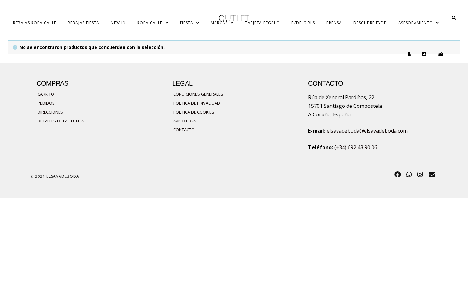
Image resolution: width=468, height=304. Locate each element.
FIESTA (186, 22)
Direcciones (50, 112)
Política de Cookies (193, 112)
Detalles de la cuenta (61, 121)
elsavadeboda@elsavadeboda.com (367, 130)
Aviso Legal (185, 121)
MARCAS (219, 22)
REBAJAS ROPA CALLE (34, 22)
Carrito (46, 94)
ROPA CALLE (149, 22)
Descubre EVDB (370, 22)
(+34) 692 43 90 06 (355, 147)
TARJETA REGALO (262, 22)
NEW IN (118, 22)
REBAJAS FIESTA (83, 22)
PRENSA (334, 22)
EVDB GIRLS (303, 22)
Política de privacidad (196, 103)
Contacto (184, 130)
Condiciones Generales (198, 94)
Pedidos (46, 103)
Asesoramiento (415, 22)
